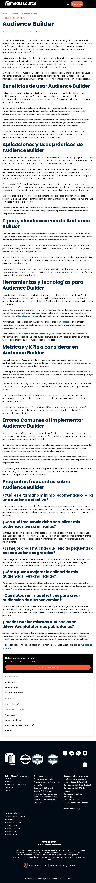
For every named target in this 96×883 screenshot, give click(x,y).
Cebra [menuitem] (7, 790)
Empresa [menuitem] (9, 781)
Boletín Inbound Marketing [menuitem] (75, 779)
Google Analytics (26, 316)
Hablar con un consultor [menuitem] (15, 784)
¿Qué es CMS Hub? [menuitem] (13, 828)
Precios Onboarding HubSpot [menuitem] (46, 797)
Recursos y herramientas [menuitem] (76, 776)
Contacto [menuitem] (9, 787)
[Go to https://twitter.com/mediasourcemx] (78, 753)
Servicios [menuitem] (38, 776)
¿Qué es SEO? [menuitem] (11, 834)
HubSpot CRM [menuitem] (11, 825)
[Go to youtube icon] (85, 753)
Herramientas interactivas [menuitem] (45, 794)
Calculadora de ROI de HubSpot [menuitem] (77, 785)
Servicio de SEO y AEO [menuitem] (43, 788)
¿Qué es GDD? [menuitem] (11, 831)
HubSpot (9, 730)
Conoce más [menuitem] (11, 813)
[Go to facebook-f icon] (65, 753)
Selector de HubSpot (48, 692)
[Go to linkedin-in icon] (71, 753)
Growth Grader (48, 687)
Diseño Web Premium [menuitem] (43, 791)
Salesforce (66, 321)
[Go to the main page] (20, 3)
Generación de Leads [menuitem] (43, 779)
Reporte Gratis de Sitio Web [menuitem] (76, 782)
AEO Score (48, 682)
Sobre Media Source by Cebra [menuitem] (16, 777)
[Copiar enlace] (18, 704)
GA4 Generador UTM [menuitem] (73, 800)
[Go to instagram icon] (85, 764)
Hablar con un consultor (48, 667)
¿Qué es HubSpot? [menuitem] (13, 822)
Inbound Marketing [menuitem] (72, 809)
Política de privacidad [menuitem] (61, 878)
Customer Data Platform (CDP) (38, 333)
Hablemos (77, 4)
